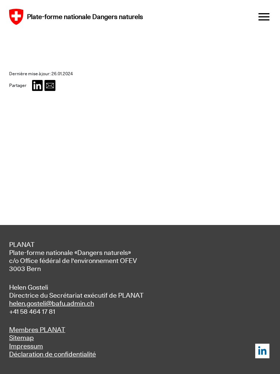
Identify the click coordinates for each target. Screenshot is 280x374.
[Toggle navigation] (264, 17)
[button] (37, 85)
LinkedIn (262, 351)
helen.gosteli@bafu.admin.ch (51, 303)
